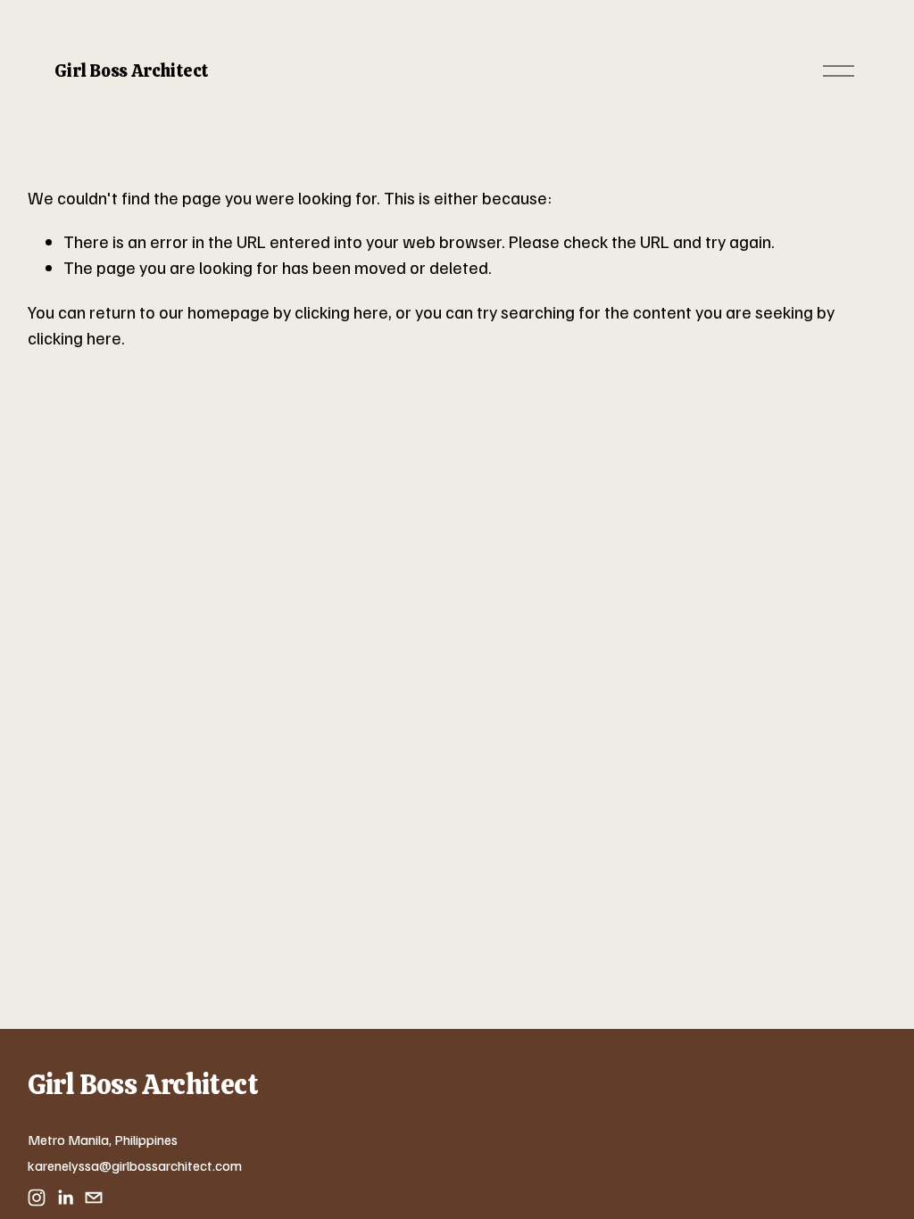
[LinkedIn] (65, 1198)
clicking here (341, 311)
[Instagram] (37, 1198)
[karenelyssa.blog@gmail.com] (94, 1198)
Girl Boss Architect (131, 70)
